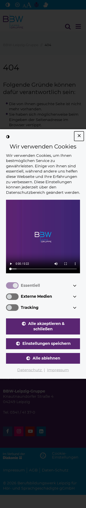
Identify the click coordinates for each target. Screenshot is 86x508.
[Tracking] (78, 307)
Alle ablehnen (46, 358)
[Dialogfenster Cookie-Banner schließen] (79, 136)
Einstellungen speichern (46, 343)
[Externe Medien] (78, 296)
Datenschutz (30, 370)
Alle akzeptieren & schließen (46, 326)
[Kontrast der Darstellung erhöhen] (8, 137)
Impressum (58, 370)
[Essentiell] (78, 285)
